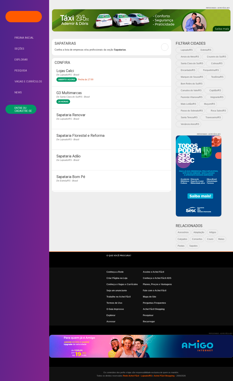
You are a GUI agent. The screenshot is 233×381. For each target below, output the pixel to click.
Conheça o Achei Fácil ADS (157, 278)
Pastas (181, 246)
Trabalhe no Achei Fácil (118, 296)
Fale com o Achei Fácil (154, 290)
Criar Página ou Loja (116, 278)
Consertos (197, 239)
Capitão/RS (215, 90)
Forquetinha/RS (211, 70)
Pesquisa (21, 70)
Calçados (182, 239)
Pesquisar (148, 315)
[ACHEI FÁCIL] (23, 16)
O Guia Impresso (115, 309)
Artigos (212, 232)
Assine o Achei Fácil (153, 272)
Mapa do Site (149, 296)
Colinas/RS (216, 63)
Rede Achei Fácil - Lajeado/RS (137, 376)
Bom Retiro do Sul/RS (191, 83)
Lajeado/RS (187, 50)
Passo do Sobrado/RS (192, 110)
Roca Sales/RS (218, 110)
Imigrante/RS (216, 97)
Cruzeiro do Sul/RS (216, 56)
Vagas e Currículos (28, 81)
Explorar (21, 59)
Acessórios (183, 232)
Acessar (110, 321)
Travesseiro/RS (213, 117)
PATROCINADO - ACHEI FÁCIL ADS (218, 8)
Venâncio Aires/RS (190, 124)
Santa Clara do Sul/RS (192, 63)
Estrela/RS (206, 50)
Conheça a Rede (115, 272)
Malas (221, 239)
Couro (210, 239)
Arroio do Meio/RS (190, 56)
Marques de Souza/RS (192, 77)
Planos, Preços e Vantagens (157, 284)
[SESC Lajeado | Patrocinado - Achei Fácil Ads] (199, 176)
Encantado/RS (188, 70)
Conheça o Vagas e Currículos (122, 284)
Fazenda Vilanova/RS (191, 97)
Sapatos (193, 246)
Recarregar (149, 321)
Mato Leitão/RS (188, 104)
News (18, 92)
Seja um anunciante (116, 290)
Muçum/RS (209, 104)
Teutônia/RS (217, 77)
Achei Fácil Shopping (154, 309)
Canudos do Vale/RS (191, 90)
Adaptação (198, 232)
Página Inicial (24, 37)
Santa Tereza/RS (189, 117)
